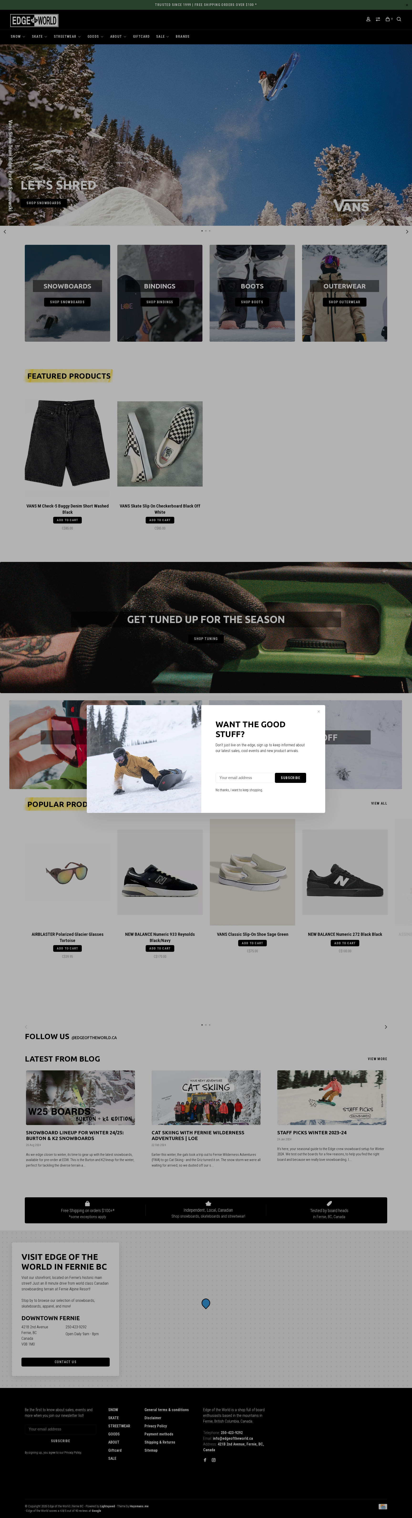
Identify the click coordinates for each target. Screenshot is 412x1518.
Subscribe (290, 778)
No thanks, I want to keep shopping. (239, 790)
